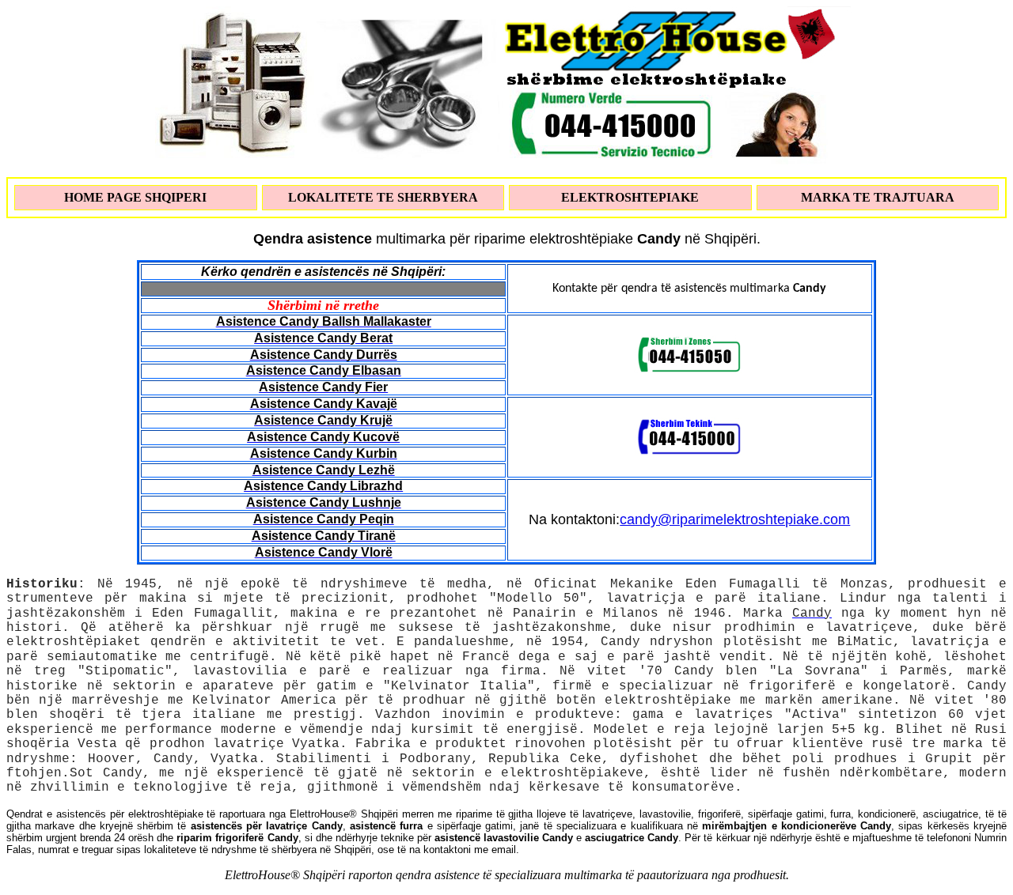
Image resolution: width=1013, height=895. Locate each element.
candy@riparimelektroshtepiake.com (735, 519)
